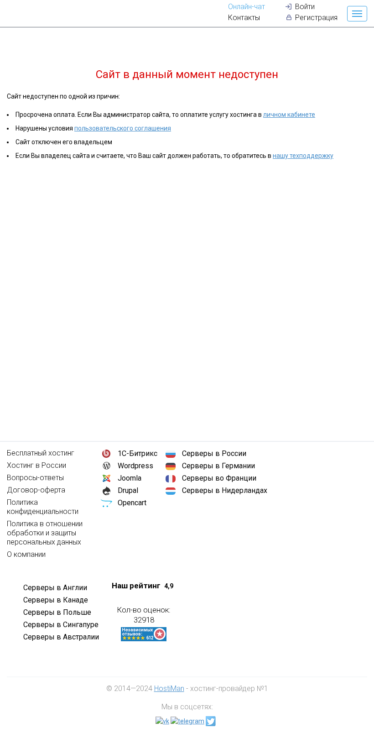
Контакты (244, 17)
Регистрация (316, 17)
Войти (305, 6)
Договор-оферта (36, 490)
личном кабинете (289, 114)
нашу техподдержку (303, 155)
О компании (26, 554)
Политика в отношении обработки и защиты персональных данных (45, 532)
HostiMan (169, 688)
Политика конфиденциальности (42, 507)
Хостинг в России (36, 465)
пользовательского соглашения (122, 128)
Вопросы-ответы (35, 477)
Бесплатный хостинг (40, 453)
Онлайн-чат (246, 6)
